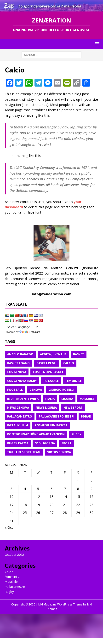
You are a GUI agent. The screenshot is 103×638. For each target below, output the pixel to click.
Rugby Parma (17, 443)
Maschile (11, 581)
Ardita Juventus (53, 354)
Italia (50, 399)
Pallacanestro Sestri (56, 416)
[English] (21, 315)
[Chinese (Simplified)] (16, 315)
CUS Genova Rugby (22, 381)
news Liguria (46, 408)
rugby (76, 434)
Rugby (9, 591)
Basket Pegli (46, 363)
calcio (68, 363)
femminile (73, 381)
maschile (87, 399)
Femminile (12, 576)
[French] (26, 315)
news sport (73, 408)
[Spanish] (36, 321)
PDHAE (86, 416)
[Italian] (12, 321)
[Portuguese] (21, 321)
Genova (35, 390)
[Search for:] (51, 54)
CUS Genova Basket (48, 372)
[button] (96, 43)
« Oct (9, 527)
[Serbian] (31, 321)
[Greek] (36, 315)
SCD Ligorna (45, 443)
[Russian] (26, 321)
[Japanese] (16, 321)
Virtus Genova (59, 452)
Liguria (67, 399)
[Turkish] (40, 321)
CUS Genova (16, 372)
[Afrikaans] (7, 315)
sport (66, 443)
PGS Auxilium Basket (51, 425)
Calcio (9, 572)
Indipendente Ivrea (23, 399)
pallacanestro (19, 416)
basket (78, 354)
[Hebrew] (40, 315)
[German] (31, 315)
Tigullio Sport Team (23, 452)
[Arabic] (12, 315)
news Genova (18, 408)
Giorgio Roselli (61, 390)
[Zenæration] (51, 8)
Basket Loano (18, 363)
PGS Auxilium (17, 425)
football (15, 390)
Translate (34, 331)
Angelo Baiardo (20, 354)
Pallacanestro (15, 586)
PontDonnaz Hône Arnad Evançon (36, 434)
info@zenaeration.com (51, 294)
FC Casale (51, 381)
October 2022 (14, 554)
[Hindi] (7, 321)
